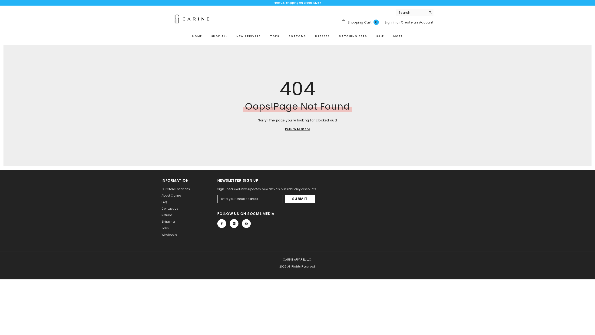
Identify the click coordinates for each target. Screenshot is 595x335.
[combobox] (411, 12)
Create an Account (417, 22)
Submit (299, 198)
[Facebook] (221, 223)
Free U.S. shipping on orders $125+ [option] (297, 3)
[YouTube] (246, 223)
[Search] (414, 12)
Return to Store (297, 129)
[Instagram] (234, 223)
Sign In (390, 22)
